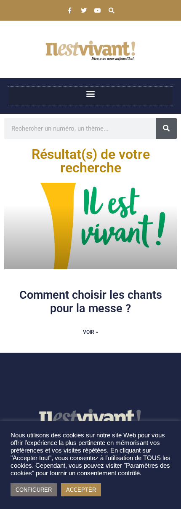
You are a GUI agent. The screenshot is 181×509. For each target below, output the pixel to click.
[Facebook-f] (70, 10)
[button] (91, 94)
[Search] (111, 10)
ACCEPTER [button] (81, 490)
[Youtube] (98, 10)
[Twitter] (84, 10)
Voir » (90, 332)
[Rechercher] (166, 128)
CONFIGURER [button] (34, 490)
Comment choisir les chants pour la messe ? (90, 301)
